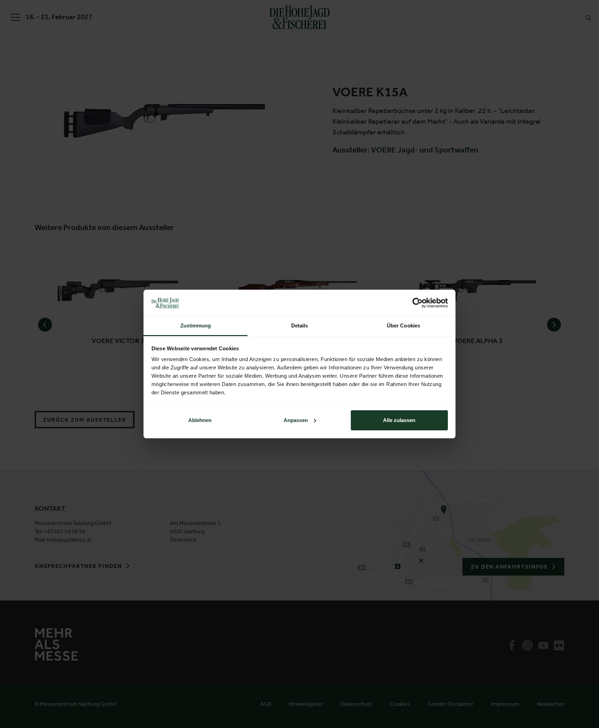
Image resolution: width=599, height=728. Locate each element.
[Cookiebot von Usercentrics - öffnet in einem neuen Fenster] (417, 303)
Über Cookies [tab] (403, 325)
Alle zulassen (399, 420)
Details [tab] (299, 325)
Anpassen (296, 420)
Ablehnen (199, 420)
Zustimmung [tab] (195, 325)
